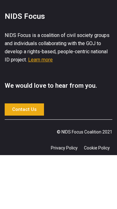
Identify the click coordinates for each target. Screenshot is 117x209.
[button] (24, 109)
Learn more (40, 60)
